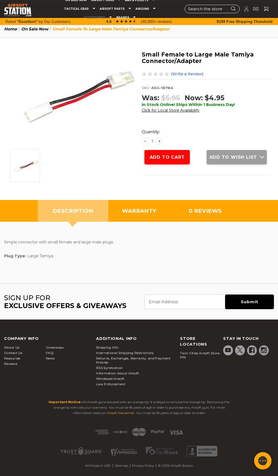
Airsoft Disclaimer (120, 413)
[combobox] (212, 9)
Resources (12, 358)
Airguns (142, 9)
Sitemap (121, 466)
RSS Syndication (109, 368)
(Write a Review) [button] (187, 73)
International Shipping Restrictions (125, 353)
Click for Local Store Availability (171, 110)
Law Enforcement (111, 384)
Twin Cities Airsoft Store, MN (200, 355)
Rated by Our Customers (37, 21)
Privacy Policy (143, 466)
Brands (123, 17)
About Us (11, 347)
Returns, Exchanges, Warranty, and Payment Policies (133, 360)
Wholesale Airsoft (110, 379)
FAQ (49, 353)
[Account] (244, 9)
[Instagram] (264, 350)
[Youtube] (228, 350)
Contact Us (13, 353)
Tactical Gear (77, 9)
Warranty (139, 211)
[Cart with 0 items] (264, 9)
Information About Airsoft (117, 373)
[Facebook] (252, 350)
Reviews (10, 364)
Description (73, 211)
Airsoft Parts (112, 9)
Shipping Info (107, 347)
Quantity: (151, 131)
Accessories (95, 17)
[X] (240, 350)
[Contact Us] (253, 9)
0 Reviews (205, 211)
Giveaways (55, 347)
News (50, 358)
